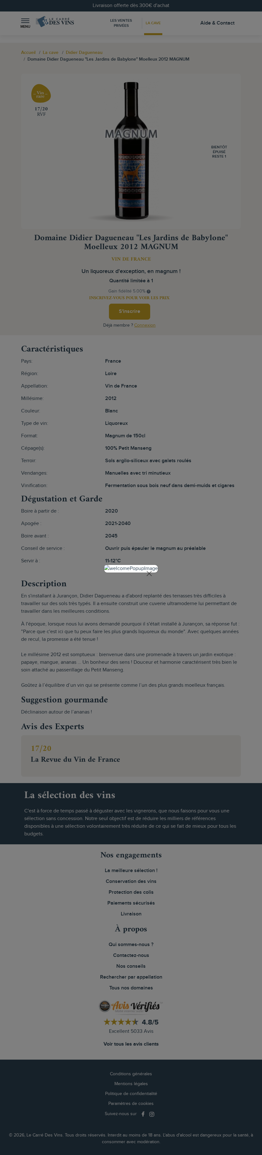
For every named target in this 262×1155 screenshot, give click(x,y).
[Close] (149, 573)
